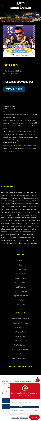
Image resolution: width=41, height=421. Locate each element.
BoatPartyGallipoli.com (20, 349)
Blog (20, 265)
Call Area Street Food (20, 283)
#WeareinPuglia (20, 332)
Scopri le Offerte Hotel (20, 323)
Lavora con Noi (20, 274)
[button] (37, 377)
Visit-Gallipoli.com (20, 341)
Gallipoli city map (20, 291)
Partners (20, 261)
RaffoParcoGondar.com (20, 358)
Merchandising (20, 327)
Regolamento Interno (20, 296)
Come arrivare (20, 269)
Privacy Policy (20, 300)
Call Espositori (20, 278)
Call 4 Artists (20, 287)
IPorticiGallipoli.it (20, 354)
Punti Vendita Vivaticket (20, 319)
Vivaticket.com (20, 336)
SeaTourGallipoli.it (20, 345)
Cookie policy (20, 304)
